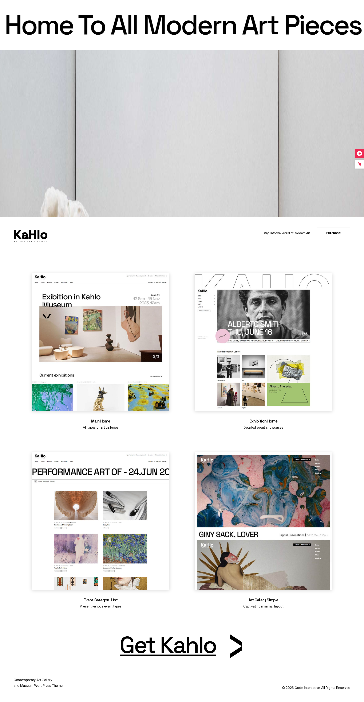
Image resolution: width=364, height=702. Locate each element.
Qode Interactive (307, 688)
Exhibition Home (263, 421)
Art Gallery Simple (263, 600)
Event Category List (101, 600)
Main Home (100, 421)
